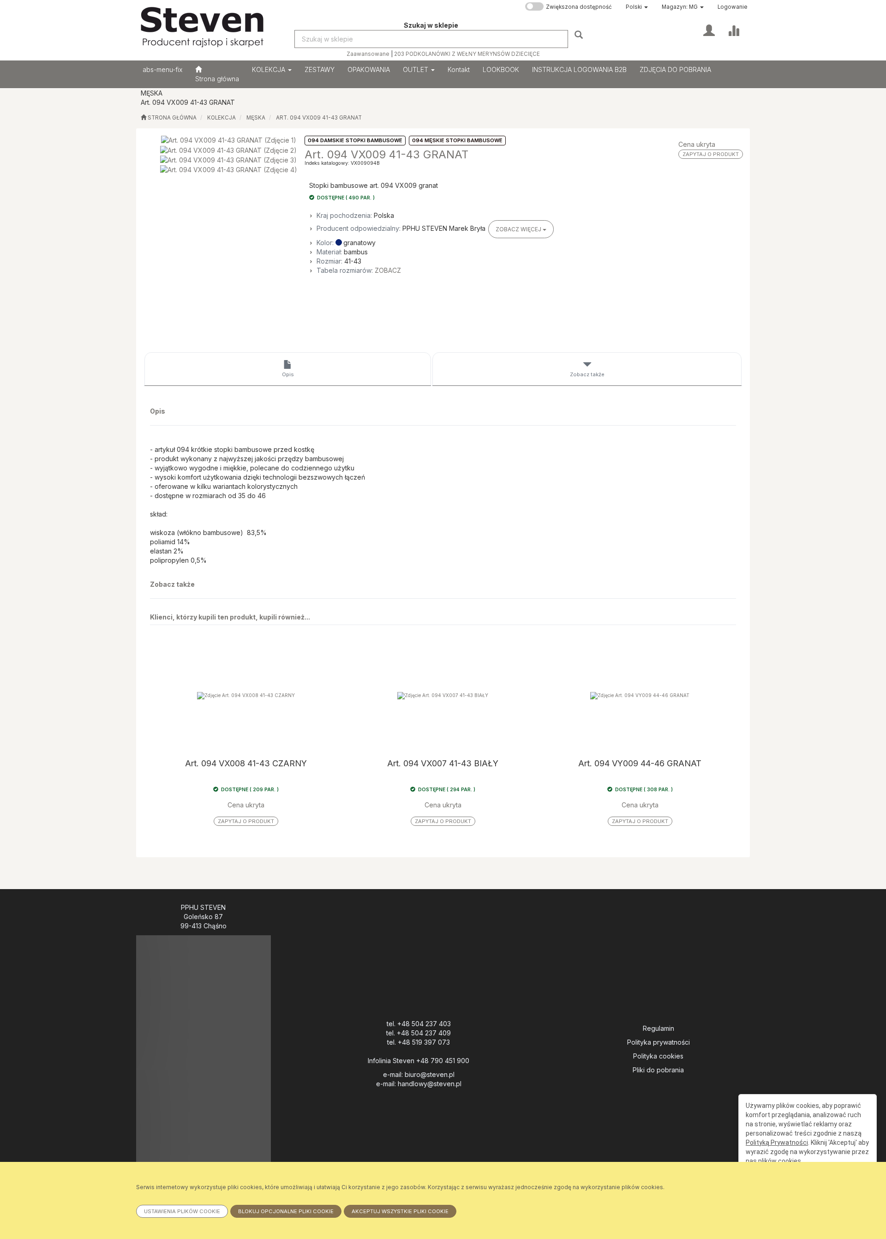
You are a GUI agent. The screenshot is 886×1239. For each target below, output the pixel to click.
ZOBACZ (388, 270)
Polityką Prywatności (777, 1142)
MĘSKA (255, 117)
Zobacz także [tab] (587, 374)
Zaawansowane (368, 54)
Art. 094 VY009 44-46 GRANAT (639, 763)
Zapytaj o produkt (710, 154)
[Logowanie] (709, 29)
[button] (637, 7)
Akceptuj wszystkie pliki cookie (400, 1211)
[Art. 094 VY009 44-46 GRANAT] (639, 695)
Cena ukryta (696, 144)
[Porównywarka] (733, 29)
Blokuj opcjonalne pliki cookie (286, 1211)
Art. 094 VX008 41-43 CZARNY (246, 763)
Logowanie (733, 7)
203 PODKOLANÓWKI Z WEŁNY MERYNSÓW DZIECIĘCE (467, 54)
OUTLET (416, 69)
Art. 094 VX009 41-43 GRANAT (319, 117)
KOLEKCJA (269, 69)
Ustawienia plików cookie (182, 1211)
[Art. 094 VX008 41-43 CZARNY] (246, 695)
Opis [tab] (288, 374)
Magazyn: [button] (680, 7)
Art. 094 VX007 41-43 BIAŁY (442, 763)
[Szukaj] (580, 34)
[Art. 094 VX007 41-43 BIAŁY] (443, 695)
